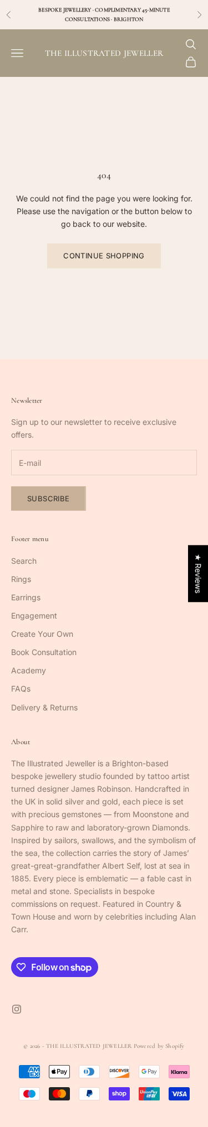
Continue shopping (104, 255)
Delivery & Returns (44, 707)
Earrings (25, 597)
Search (24, 560)
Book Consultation (44, 652)
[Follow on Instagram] (16, 1009)
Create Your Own (42, 633)
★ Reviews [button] (198, 573)
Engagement (34, 615)
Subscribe (48, 498)
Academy (28, 670)
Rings (21, 579)
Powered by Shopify (159, 1046)
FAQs (21, 688)
